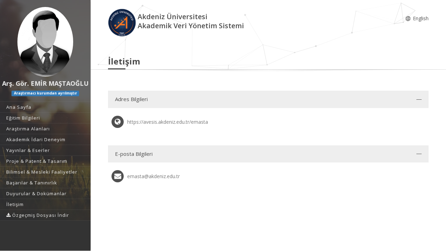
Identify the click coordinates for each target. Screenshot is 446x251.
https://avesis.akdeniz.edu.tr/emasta (167, 122)
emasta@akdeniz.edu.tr (153, 176)
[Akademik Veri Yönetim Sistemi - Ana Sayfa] (123, 22)
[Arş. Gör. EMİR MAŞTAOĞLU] (45, 42)
